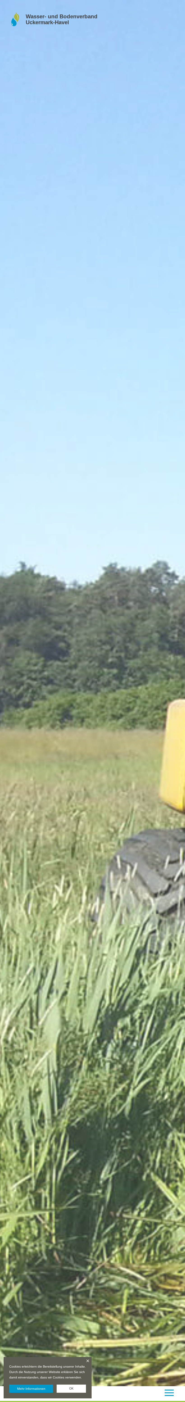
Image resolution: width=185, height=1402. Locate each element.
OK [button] (71, 1388)
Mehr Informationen (31, 1388)
